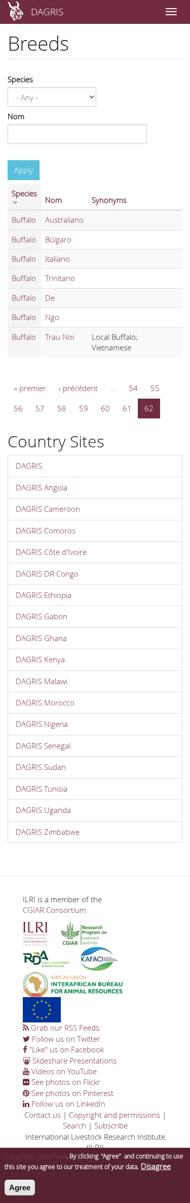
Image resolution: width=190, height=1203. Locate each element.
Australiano (64, 220)
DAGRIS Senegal (43, 745)
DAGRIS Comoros (45, 530)
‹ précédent (78, 388)
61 (127, 408)
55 (155, 388)
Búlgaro (58, 239)
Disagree (156, 1166)
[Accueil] (15, 12)
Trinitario (60, 278)
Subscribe (111, 1125)
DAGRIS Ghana (41, 638)
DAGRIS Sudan (41, 767)
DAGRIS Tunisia (41, 789)
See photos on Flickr (64, 1082)
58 (61, 408)
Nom (16, 116)
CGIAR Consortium (54, 910)
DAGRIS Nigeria (42, 724)
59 (83, 408)
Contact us (42, 1115)
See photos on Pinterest (71, 1093)
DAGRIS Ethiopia (43, 595)
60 (105, 408)
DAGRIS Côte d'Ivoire (51, 552)
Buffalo (24, 220)
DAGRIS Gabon (41, 616)
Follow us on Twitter (65, 1039)
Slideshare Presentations (73, 1060)
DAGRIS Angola (41, 487)
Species (20, 79)
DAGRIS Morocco (45, 702)
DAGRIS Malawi (41, 681)
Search (74, 1125)
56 (18, 408)
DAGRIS (47, 11)
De (50, 298)
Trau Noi (59, 337)
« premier (30, 388)
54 (133, 388)
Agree (19, 1187)
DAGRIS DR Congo (47, 574)
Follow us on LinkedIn (67, 1104)
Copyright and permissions (114, 1115)
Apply (23, 170)
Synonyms (109, 200)
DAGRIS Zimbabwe (48, 832)
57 (40, 408)
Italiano (57, 259)
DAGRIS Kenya (40, 659)
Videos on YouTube (63, 1071)
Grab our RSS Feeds (64, 1027)
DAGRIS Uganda (43, 810)
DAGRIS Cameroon (48, 509)
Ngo (52, 317)
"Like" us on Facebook (65, 1049)
